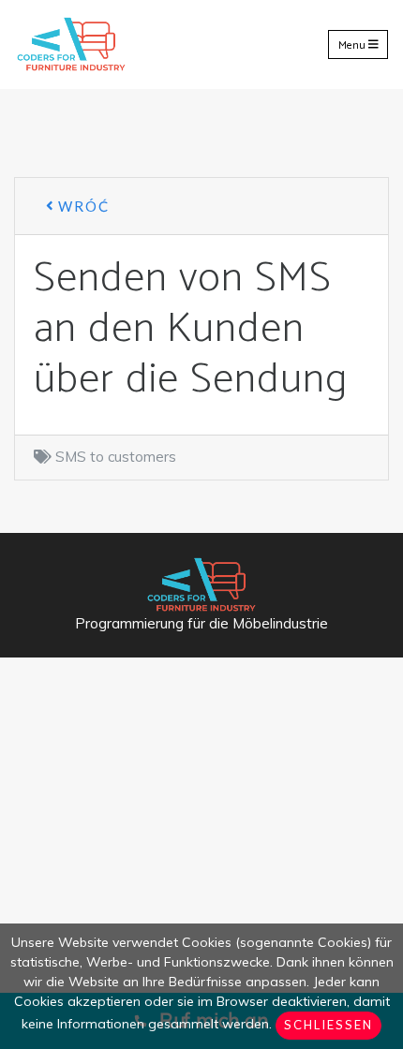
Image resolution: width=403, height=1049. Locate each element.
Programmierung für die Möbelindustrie (201, 623)
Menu (353, 44)
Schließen (328, 1024)
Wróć (81, 206)
